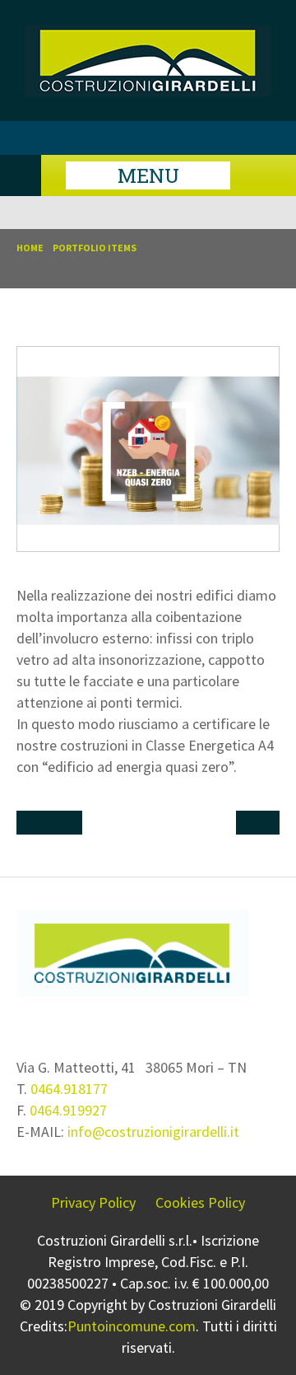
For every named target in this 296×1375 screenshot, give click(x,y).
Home (30, 247)
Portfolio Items (94, 247)
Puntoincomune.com (131, 1326)
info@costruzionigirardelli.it (153, 1131)
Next (258, 823)
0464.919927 (68, 1110)
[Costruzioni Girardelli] (148, 91)
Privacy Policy (93, 1202)
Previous (49, 823)
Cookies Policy (200, 1202)
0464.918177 (69, 1088)
